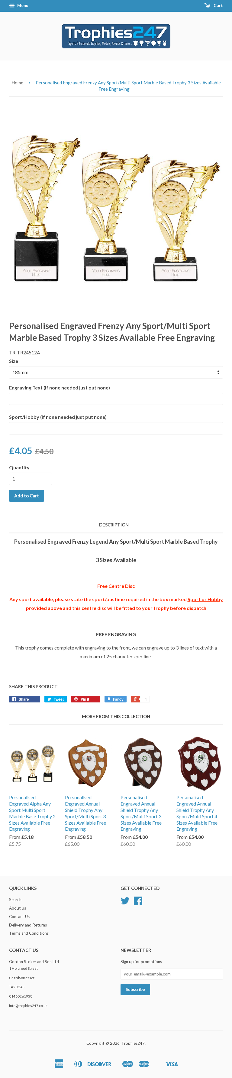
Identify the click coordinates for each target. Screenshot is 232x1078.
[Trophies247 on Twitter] (125, 903)
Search (15, 899)
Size (13, 361)
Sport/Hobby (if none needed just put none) (58, 417)
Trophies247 (133, 1043)
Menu (22, 5)
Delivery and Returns (28, 925)
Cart (218, 5)
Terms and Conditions (29, 933)
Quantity (19, 467)
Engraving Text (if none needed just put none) (59, 387)
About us (17, 908)
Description (114, 524)
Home (17, 82)
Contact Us (19, 916)
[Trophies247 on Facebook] (138, 903)
